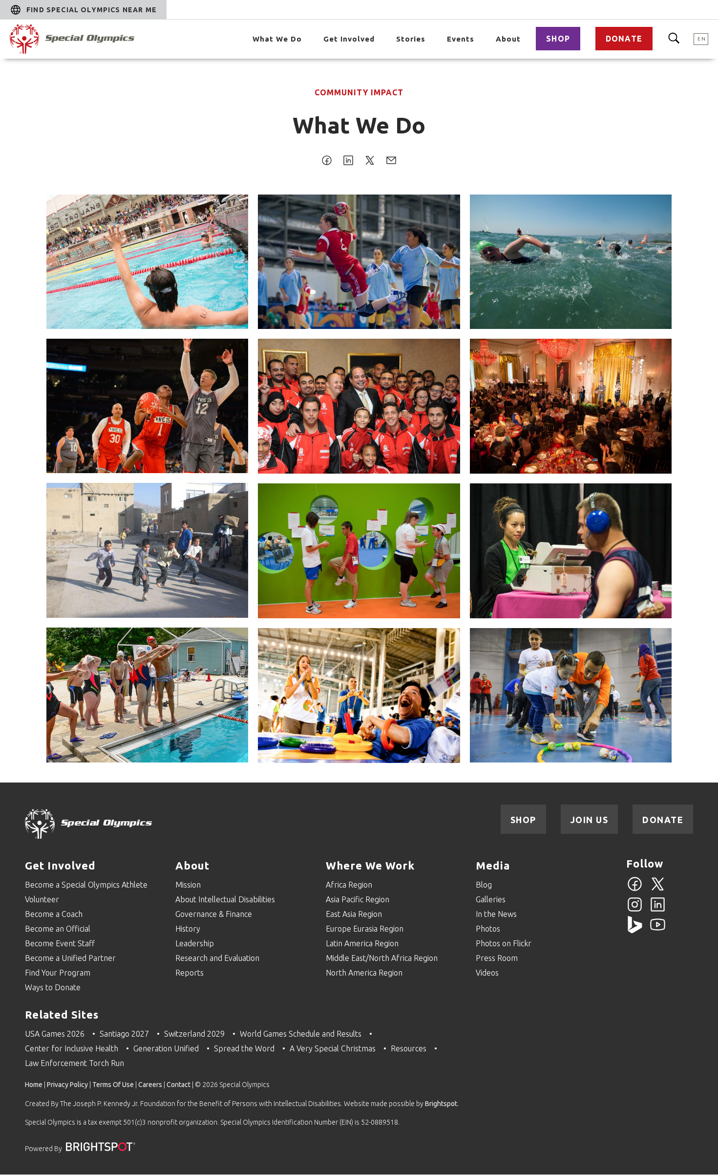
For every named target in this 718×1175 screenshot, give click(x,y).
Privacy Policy (67, 1084)
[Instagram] (634, 910)
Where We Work (370, 865)
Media (493, 865)
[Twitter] (657, 889)
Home (33, 1084)
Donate (624, 38)
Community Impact (359, 92)
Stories (410, 39)
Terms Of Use (113, 1084)
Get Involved (349, 39)
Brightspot (441, 1104)
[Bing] (634, 930)
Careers (150, 1084)
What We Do (277, 39)
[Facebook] (634, 889)
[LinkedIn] (657, 910)
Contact (178, 1084)
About (508, 39)
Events (460, 39)
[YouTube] (657, 930)
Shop (558, 38)
